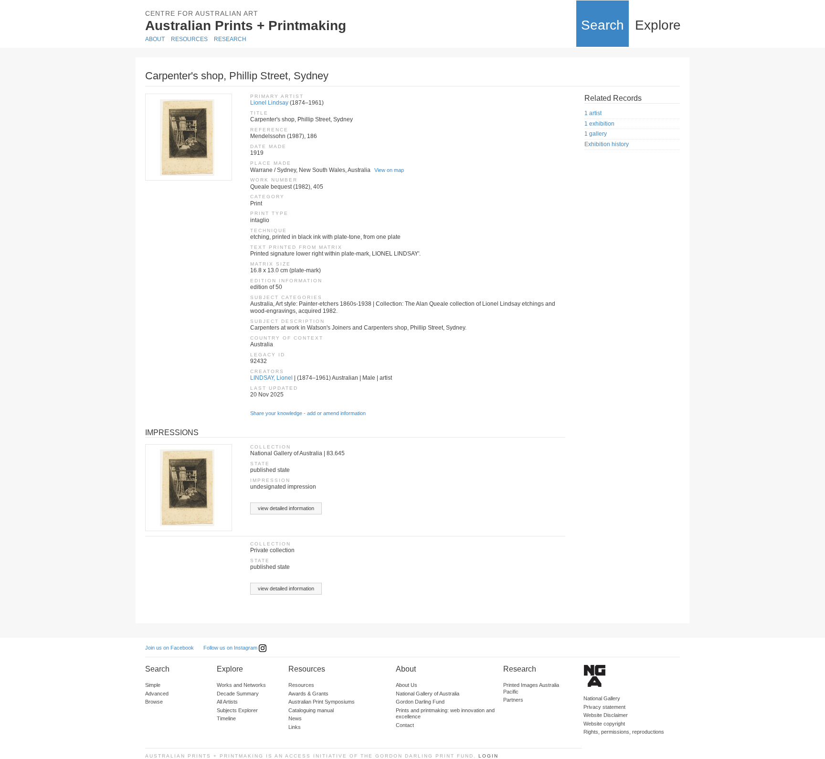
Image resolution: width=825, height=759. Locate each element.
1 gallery (595, 133)
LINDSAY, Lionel (271, 377)
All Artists (227, 702)
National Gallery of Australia (427, 693)
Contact (405, 725)
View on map (389, 170)
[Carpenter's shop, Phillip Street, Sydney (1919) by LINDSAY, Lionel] (188, 137)
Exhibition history (606, 144)
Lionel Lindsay (269, 102)
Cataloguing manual (311, 710)
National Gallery (601, 698)
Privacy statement (604, 707)
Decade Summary (238, 693)
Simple (152, 685)
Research (230, 39)
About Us (406, 685)
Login (488, 756)
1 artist (593, 113)
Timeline (226, 718)
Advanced (157, 693)
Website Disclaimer (605, 715)
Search (602, 25)
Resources (189, 39)
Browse (154, 702)
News (295, 718)
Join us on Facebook (169, 648)
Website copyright (604, 724)
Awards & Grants (308, 693)
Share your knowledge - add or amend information (308, 413)
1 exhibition (599, 123)
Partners (513, 700)
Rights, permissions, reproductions (623, 732)
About (155, 39)
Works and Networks (241, 685)
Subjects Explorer (237, 710)
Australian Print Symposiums (321, 702)
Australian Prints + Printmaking (245, 25)
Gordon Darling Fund (420, 702)
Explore (658, 25)
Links (294, 727)
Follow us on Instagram (231, 648)
